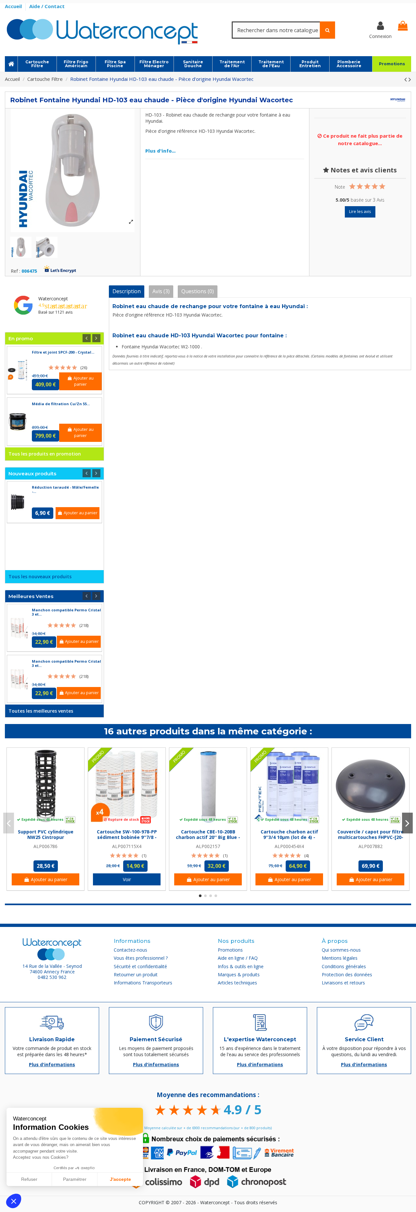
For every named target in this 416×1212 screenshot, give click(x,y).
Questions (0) (197, 291)
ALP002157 (208, 846)
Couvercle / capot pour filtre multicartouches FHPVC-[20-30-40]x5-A (370, 837)
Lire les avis (360, 211)
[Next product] (410, 79)
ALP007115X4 (126, 846)
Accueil (14, 6)
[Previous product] (406, 79)
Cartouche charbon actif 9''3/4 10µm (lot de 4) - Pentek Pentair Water (289, 837)
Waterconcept (53, 298)
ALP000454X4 (289, 846)
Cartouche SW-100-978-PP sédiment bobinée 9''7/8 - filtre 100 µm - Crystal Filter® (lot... (127, 840)
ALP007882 (370, 846)
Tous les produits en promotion (44, 454)
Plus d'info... (160, 151)
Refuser (29, 1179)
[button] (13, 1201)
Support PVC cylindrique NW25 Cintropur (45, 834)
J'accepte (120, 1179)
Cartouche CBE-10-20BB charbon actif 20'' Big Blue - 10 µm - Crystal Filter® (208, 837)
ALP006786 (45, 846)
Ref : (15, 271)
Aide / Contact (47, 6)
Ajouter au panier (83, 381)
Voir (127, 879)
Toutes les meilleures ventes (40, 711)
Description (126, 291)
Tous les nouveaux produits (40, 576)
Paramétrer (74, 1179)
